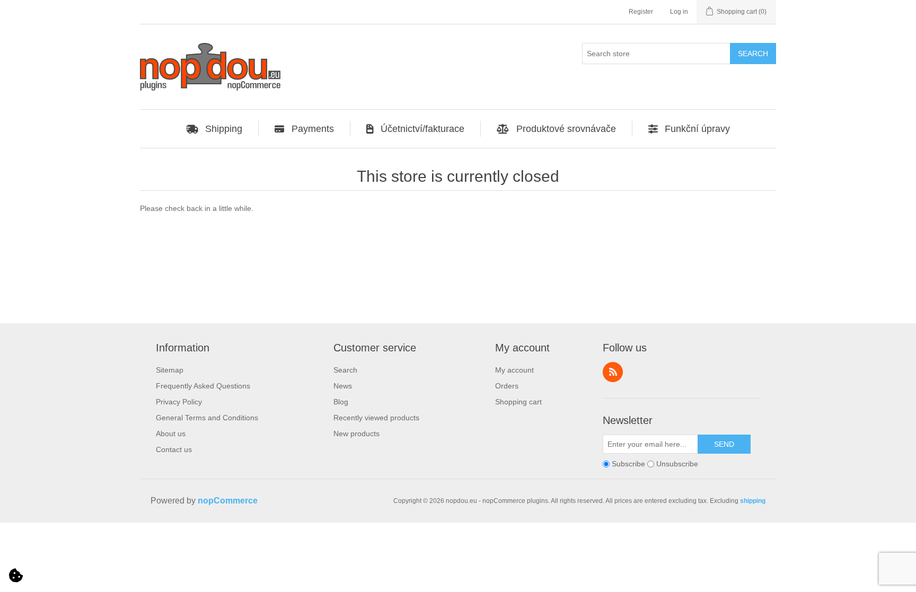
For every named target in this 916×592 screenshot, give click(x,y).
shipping (752, 501)
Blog (340, 401)
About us (171, 433)
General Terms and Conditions (207, 417)
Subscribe (628, 464)
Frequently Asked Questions (203, 386)
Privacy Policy (179, 401)
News (342, 386)
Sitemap (169, 370)
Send (724, 444)
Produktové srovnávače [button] (566, 128)
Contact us (174, 449)
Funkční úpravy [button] (697, 128)
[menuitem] (214, 129)
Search (345, 370)
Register (641, 11)
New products (356, 433)
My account (514, 370)
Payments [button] (313, 128)
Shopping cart (518, 401)
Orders (506, 386)
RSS (613, 372)
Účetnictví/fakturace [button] (422, 128)
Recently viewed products (376, 417)
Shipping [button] (223, 128)
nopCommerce (228, 500)
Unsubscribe (677, 464)
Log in (679, 11)
